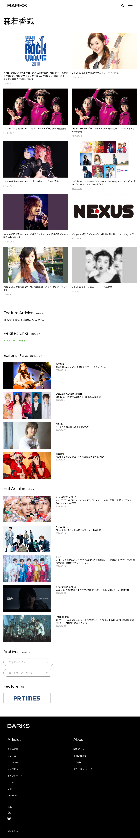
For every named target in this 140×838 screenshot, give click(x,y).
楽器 (10, 788)
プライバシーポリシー (84, 768)
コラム (11, 782)
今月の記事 (13, 749)
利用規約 (77, 762)
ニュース (12, 755)
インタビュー (14, 768)
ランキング (13, 762)
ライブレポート (15, 775)
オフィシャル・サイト (14, 340)
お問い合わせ (79, 755)
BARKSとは (79, 749)
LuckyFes (12, 795)
